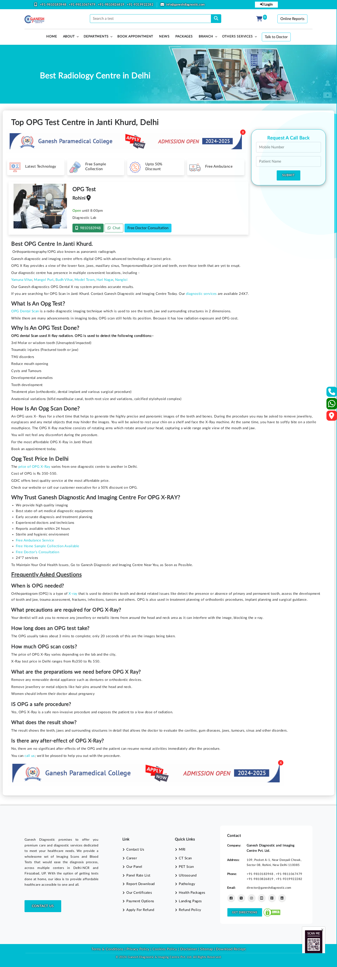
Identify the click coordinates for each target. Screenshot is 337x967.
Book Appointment (135, 36)
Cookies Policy (164, 949)
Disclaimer (188, 949)
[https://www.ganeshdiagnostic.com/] (34, 19)
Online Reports (292, 19)
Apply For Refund (140, 910)
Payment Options (140, 901)
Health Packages (192, 892)
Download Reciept (231, 949)
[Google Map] (331, 417)
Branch (206, 36)
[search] (216, 18)
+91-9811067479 (82, 4)
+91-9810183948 (53, 4)
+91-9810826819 (111, 4)
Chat (115, 228)
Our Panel (134, 866)
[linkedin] (282, 898)
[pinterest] (272, 898)
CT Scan (185, 858)
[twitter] (241, 898)
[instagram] (252, 898)
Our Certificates (139, 892)
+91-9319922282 (140, 4)
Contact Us (43, 906)
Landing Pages (190, 901)
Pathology (187, 884)
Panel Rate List (138, 875)
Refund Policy (190, 910)
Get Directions (244, 912)
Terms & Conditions (107, 949)
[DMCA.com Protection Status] (272, 912)
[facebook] (231, 898)
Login (268, 4)
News (164, 36)
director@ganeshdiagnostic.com (269, 887)
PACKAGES (184, 36)
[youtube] (262, 898)
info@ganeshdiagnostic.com (185, 4)
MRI (182, 849)
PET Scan (186, 866)
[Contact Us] (332, 393)
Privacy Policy (137, 949)
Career (131, 858)
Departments (96, 36)
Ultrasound (187, 875)
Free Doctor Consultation (147, 228)
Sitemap (206, 949)
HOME (51, 36)
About (69, 36)
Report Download (140, 884)
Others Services (237, 36)
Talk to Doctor (276, 37)
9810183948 (89, 228)
